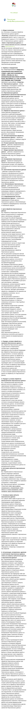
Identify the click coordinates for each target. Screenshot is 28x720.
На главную (14, 12)
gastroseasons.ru (10, 46)
